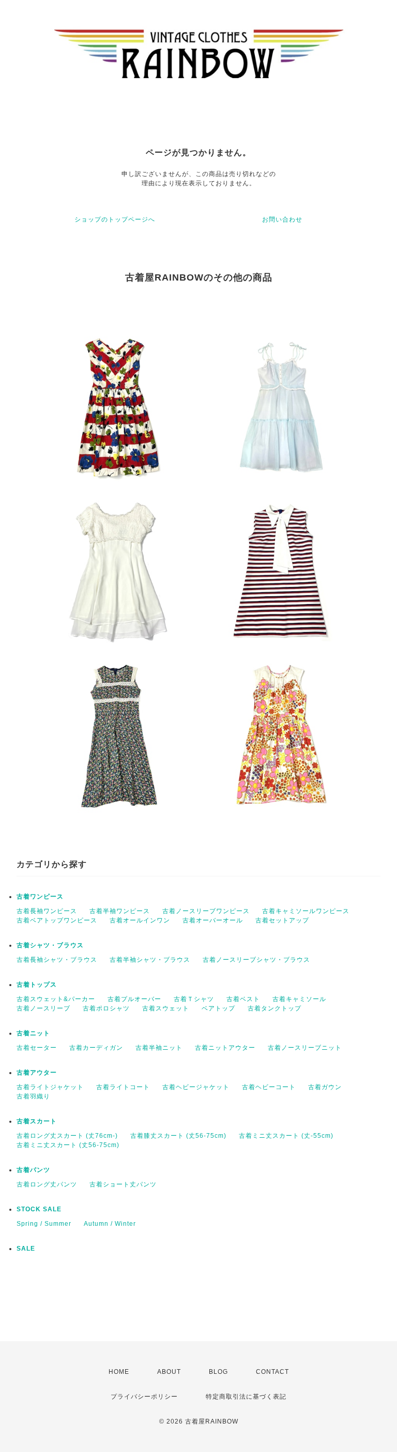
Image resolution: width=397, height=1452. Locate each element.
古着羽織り (33, 1096)
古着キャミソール (299, 999)
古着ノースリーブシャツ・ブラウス (256, 959)
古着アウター (37, 1072)
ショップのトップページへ (114, 219)
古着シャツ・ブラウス (50, 945)
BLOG (218, 1371)
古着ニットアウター (225, 1047)
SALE (26, 1248)
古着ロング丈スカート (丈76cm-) (67, 1135)
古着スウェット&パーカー (56, 999)
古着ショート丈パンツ (123, 1184)
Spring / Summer (44, 1223)
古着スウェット (165, 1008)
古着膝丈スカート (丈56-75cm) (178, 1135)
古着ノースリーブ (43, 1008)
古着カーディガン (96, 1047)
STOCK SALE (39, 1209)
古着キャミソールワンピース (305, 911)
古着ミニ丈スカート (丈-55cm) (286, 1135)
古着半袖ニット (158, 1047)
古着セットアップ (282, 920)
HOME (119, 1371)
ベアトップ (218, 1008)
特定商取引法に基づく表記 (246, 1396)
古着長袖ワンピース (47, 911)
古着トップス (37, 984)
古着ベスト (243, 999)
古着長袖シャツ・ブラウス (57, 959)
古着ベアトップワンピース (57, 920)
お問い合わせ (282, 219)
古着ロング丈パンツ (47, 1184)
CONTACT (272, 1371)
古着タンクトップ (274, 1008)
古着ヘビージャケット (196, 1087)
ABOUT (169, 1371)
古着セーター (37, 1047)
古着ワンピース (40, 896)
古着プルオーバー (134, 999)
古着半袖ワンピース (119, 911)
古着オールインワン (140, 920)
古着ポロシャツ (106, 1008)
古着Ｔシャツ (194, 999)
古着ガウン (325, 1087)
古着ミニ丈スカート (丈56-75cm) (68, 1145)
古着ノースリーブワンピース (206, 911)
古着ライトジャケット (50, 1087)
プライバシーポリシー (144, 1396)
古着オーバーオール (212, 920)
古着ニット (33, 1033)
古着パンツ (33, 1170)
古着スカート (37, 1121)
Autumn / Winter (110, 1223)
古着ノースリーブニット (305, 1047)
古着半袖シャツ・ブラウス (150, 959)
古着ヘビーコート (269, 1087)
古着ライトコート (123, 1087)
